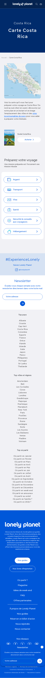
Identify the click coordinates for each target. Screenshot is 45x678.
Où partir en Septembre (22, 479)
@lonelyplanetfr (24, 270)
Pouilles (22, 416)
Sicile (22, 427)
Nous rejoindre (22, 624)
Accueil (4, 58)
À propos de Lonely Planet (23, 609)
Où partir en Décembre (22, 488)
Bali (22, 384)
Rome (22, 421)
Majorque (22, 401)
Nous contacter (22, 629)
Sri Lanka (22, 364)
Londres (22, 396)
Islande (22, 346)
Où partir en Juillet (22, 473)
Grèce (22, 341)
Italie (22, 349)
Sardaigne (22, 424)
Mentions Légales (11, 666)
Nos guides (22, 560)
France (22, 338)
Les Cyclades (22, 387)
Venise (23, 436)
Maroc (23, 355)
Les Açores (22, 430)
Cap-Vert (22, 326)
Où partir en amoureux (22, 493)
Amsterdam (22, 381)
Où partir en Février (22, 459)
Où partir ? (22, 580)
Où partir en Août (23, 476)
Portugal (22, 361)
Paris (22, 413)
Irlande (22, 344)
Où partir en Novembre (22, 485)
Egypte (22, 335)
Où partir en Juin (22, 470)
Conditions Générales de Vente (14, 672)
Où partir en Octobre (22, 482)
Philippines (23, 358)
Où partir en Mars (23, 462)
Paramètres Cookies (34, 672)
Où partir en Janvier (23, 456)
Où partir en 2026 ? (22, 502)
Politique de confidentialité (29, 666)
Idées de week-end (22, 590)
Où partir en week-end (22, 491)
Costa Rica (22, 23)
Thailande (22, 367)
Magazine (22, 585)
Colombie (22, 332)
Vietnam (22, 441)
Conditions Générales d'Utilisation (21, 669)
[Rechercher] (37, 4)
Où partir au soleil (22, 496)
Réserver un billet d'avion (22, 619)
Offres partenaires (22, 601)
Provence (22, 419)
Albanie (22, 321)
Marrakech (22, 407)
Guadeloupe (22, 398)
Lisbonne (22, 393)
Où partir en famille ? (22, 499)
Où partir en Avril (22, 465)
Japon (22, 352)
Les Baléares (22, 433)
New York (22, 410)
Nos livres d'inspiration (22, 569)
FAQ (22, 595)
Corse (22, 390)
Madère (22, 439)
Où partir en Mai (22, 468)
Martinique (22, 404)
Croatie (22, 324)
